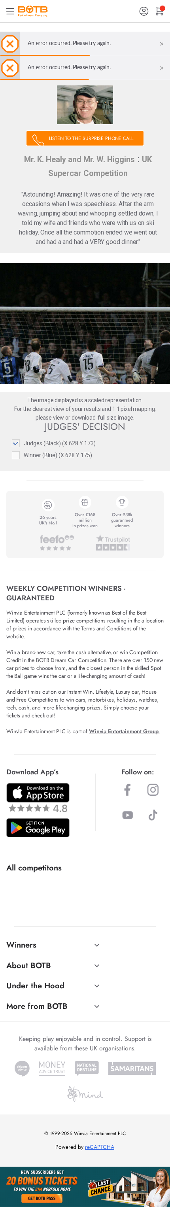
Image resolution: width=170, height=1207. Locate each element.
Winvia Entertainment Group (124, 731)
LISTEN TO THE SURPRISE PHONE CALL (91, 138)
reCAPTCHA (99, 1147)
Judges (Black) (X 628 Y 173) (60, 443)
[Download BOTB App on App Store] (38, 797)
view (58, 417)
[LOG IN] (143, 11)
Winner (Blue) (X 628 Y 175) (58, 455)
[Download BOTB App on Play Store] (38, 827)
